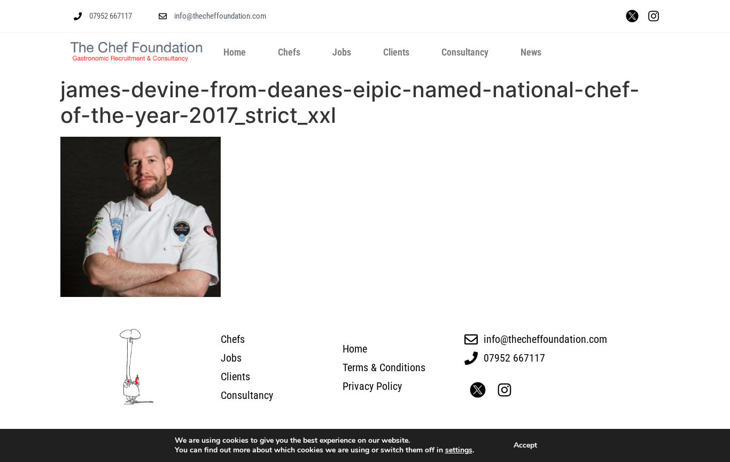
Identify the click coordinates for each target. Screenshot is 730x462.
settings (458, 450)
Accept (525, 445)
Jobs (341, 52)
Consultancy (464, 52)
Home (234, 52)
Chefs (289, 52)
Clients (396, 52)
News (531, 52)
